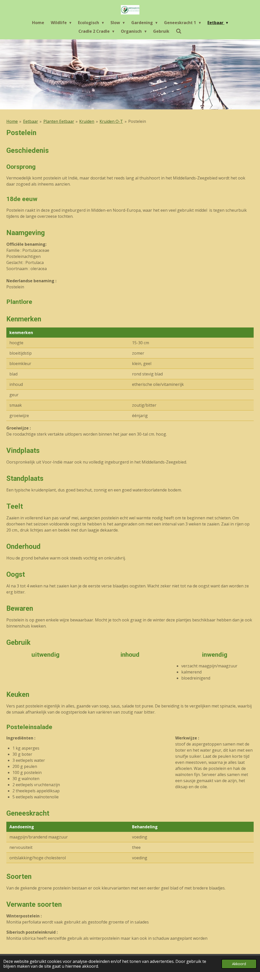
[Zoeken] (179, 31)
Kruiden (86, 121)
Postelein (137, 121)
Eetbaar (30, 121)
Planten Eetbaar (58, 121)
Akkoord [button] (239, 963)
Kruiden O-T (111, 121)
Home (12, 121)
